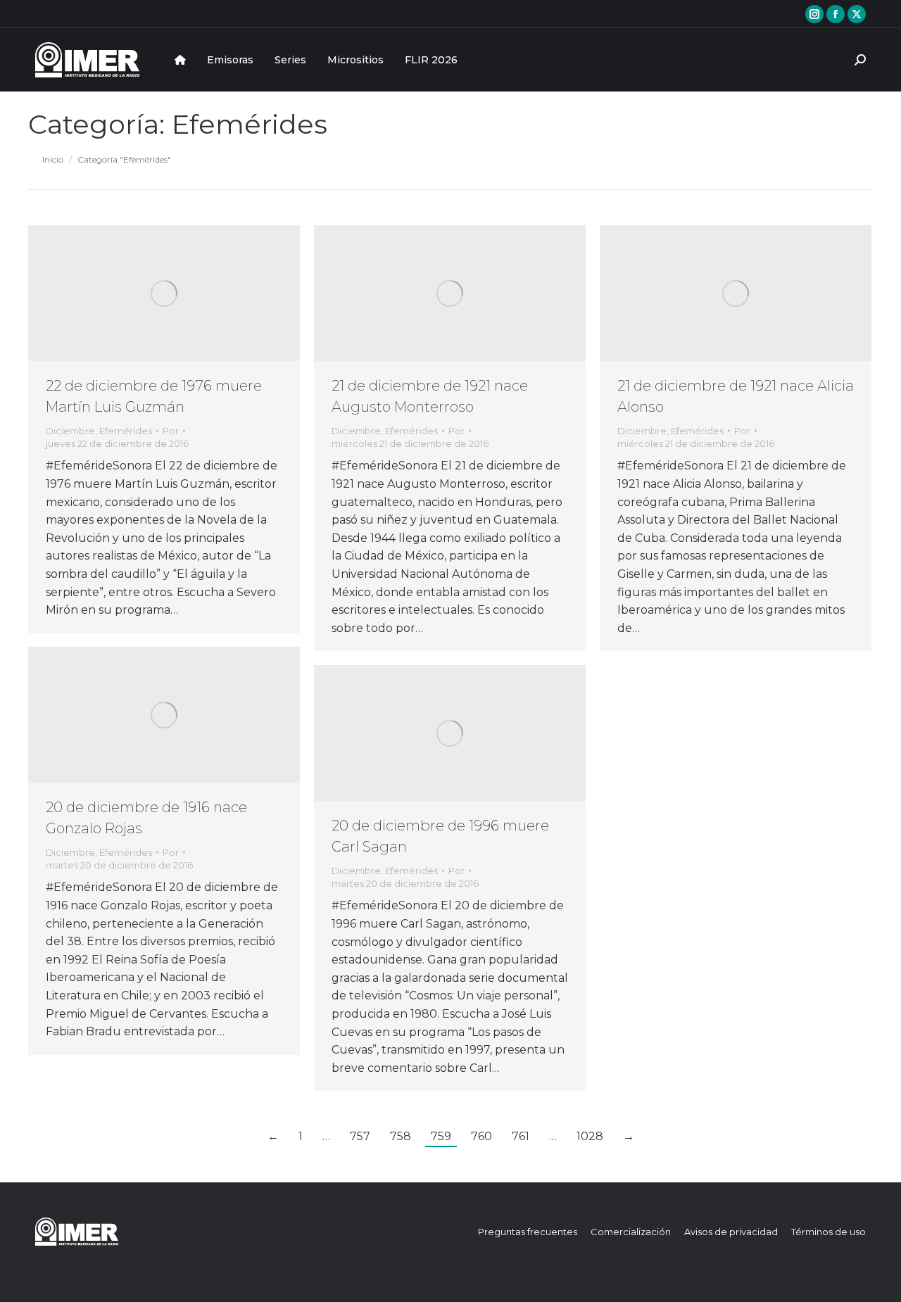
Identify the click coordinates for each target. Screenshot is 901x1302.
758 (400, 1136)
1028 (589, 1136)
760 (481, 1136)
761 (520, 1136)
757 (360, 1136)
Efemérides (125, 430)
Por (171, 430)
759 (441, 1136)
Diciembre (70, 430)
